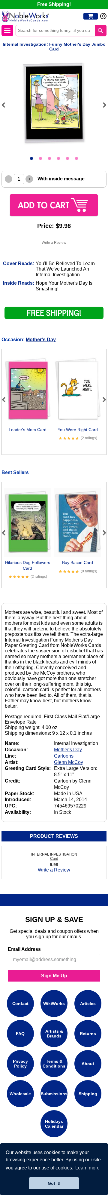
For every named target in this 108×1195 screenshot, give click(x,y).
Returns (88, 1033)
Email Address (24, 949)
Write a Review (54, 243)
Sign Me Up (54, 975)
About (88, 1063)
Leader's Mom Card (27, 429)
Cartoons (64, 755)
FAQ (20, 1033)
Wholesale (20, 1093)
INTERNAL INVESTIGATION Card (54, 856)
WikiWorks (54, 1003)
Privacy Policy (20, 1063)
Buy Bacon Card (77, 562)
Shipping (88, 1093)
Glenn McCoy (68, 762)
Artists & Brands (54, 1033)
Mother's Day (41, 339)
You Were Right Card (78, 429)
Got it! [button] (54, 1183)
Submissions (54, 1093)
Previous (6, 105)
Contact (20, 1003)
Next (102, 105)
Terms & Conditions (54, 1063)
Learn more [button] (87, 1167)
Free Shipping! (54, 4)
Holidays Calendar (54, 1124)
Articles (88, 1003)
